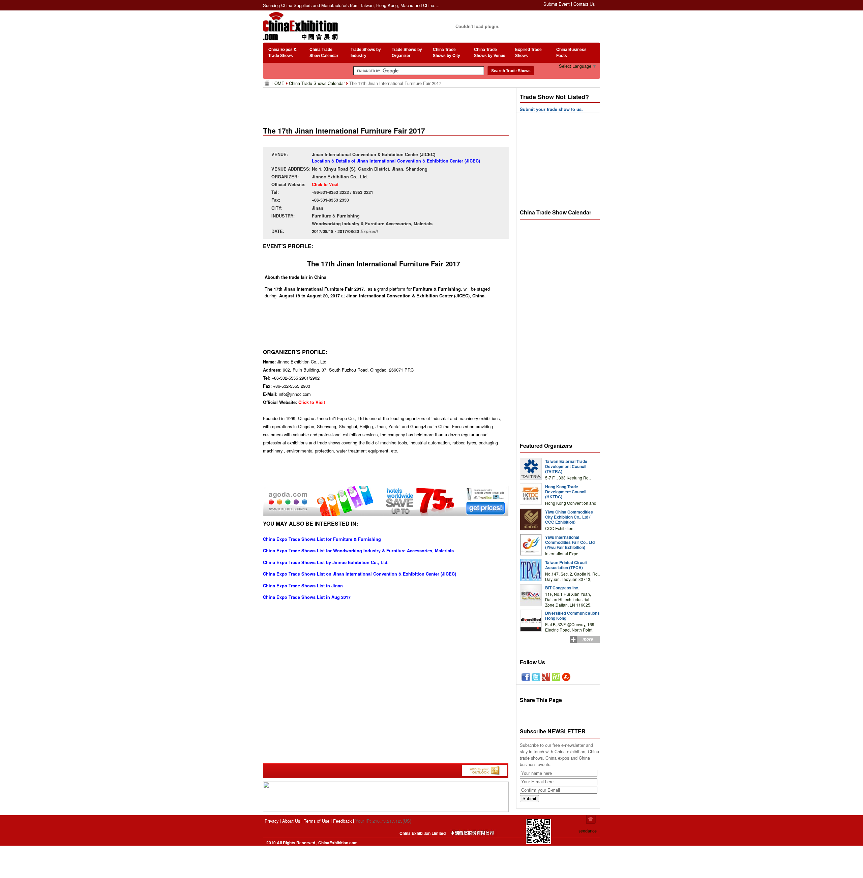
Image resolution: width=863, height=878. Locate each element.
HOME (278, 83)
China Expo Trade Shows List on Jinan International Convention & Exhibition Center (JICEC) (359, 574)
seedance (587, 830)
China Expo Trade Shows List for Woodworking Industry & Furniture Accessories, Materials (358, 551)
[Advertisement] (387, 104)
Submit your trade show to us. (551, 109)
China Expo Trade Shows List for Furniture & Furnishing (322, 539)
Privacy (271, 821)
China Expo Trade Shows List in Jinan (303, 586)
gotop (591, 819)
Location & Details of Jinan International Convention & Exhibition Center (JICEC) (396, 161)
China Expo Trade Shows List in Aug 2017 (307, 597)
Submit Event (556, 4)
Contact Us (584, 4)
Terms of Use (316, 821)
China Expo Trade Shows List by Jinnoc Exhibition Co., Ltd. (326, 562)
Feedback (342, 821)
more (588, 639)
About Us (291, 821)
